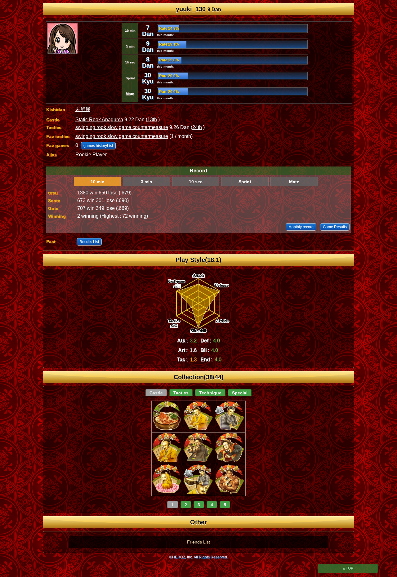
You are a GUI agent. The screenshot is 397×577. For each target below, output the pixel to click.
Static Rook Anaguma (99, 119)
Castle (156, 392)
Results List (89, 242)
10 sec (196, 181)
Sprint (245, 181)
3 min (146, 181)
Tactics (181, 392)
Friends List (198, 541)
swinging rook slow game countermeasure (121, 127)
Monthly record (301, 227)
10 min (98, 181)
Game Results (335, 227)
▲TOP (347, 568)
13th (152, 119)
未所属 (82, 109)
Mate (294, 181)
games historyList (98, 146)
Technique (210, 392)
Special (240, 392)
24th (197, 127)
